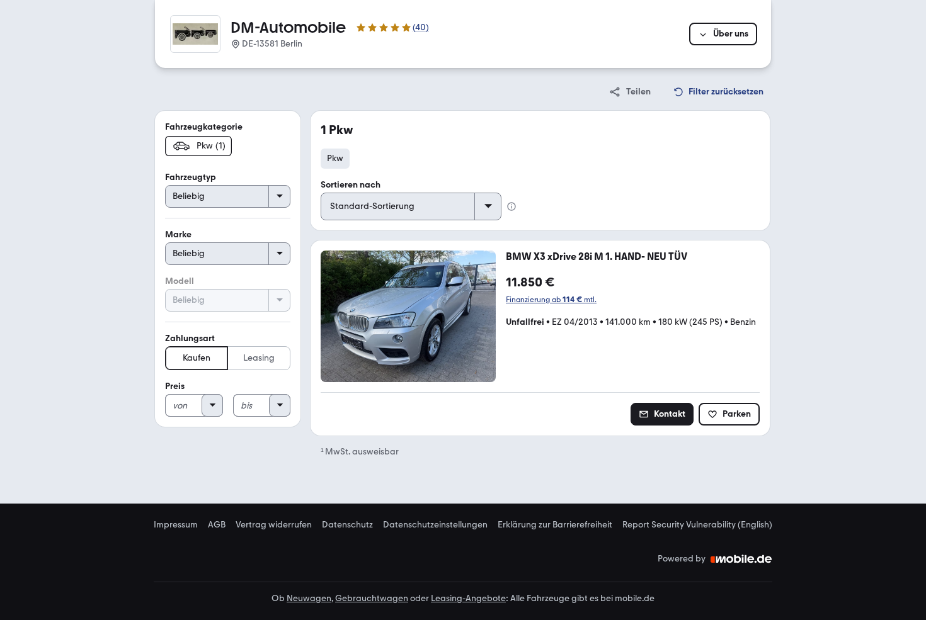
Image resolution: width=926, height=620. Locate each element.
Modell (179, 281)
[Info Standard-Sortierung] (511, 206)
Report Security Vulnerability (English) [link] (697, 525)
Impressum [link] (176, 525)
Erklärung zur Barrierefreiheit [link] (555, 525)
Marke (178, 234)
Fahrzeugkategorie (204, 126)
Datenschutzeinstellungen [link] (435, 525)
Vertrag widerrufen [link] (274, 525)
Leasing (259, 357)
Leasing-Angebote (468, 598)
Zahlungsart (190, 338)
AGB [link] (217, 525)
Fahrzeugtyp (190, 177)
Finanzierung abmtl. (551, 299)
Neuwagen (309, 598)
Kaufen (196, 357)
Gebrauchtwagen (371, 598)
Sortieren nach (350, 184)
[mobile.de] (741, 558)
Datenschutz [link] (347, 525)
